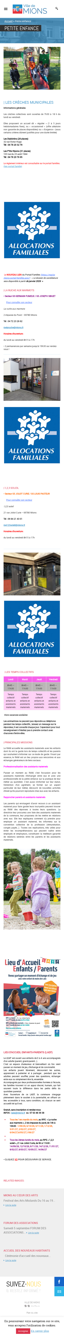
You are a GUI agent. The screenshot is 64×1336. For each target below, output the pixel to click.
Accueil (8, 21)
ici (16, 1159)
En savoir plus (40, 1331)
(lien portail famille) (13, 166)
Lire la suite (10, 1205)
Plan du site (32, 1312)
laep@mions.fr (18, 1112)
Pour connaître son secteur (19, 302)
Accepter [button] (23, 1331)
